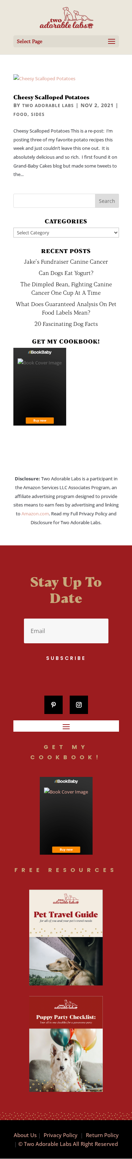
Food (20, 114)
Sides (38, 114)
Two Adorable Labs (48, 106)
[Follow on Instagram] (79, 705)
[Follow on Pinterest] (53, 705)
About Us (25, 1134)
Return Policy (102, 1134)
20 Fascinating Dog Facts (66, 323)
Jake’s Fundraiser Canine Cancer (66, 261)
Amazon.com (35, 513)
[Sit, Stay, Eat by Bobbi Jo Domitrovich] (39, 387)
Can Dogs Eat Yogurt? (66, 272)
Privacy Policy (60, 1134)
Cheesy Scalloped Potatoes (51, 97)
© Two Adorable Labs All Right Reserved (68, 1143)
